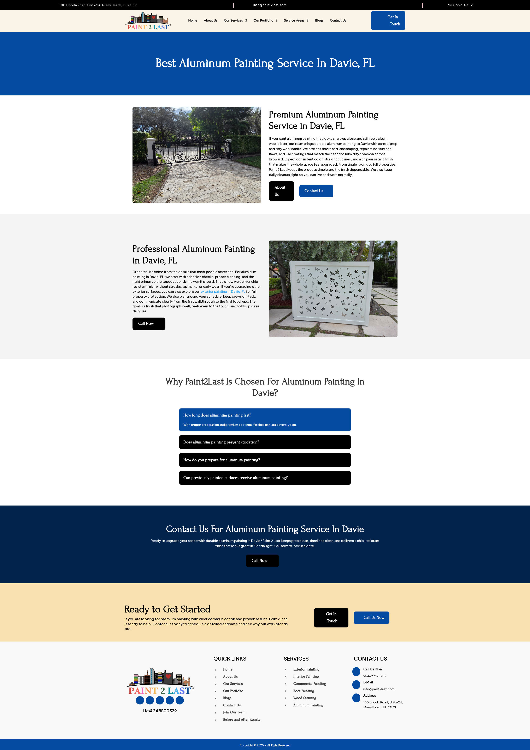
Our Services (233, 20)
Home (192, 20)
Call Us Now (371, 617)
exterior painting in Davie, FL (223, 291)
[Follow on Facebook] (140, 700)
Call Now (149, 323)
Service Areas (294, 20)
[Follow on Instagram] (150, 700)
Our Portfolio (263, 20)
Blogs (319, 20)
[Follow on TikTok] (160, 700)
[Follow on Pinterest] (180, 700)
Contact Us (338, 20)
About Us (210, 20)
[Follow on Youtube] (170, 700)
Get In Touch (394, 21)
